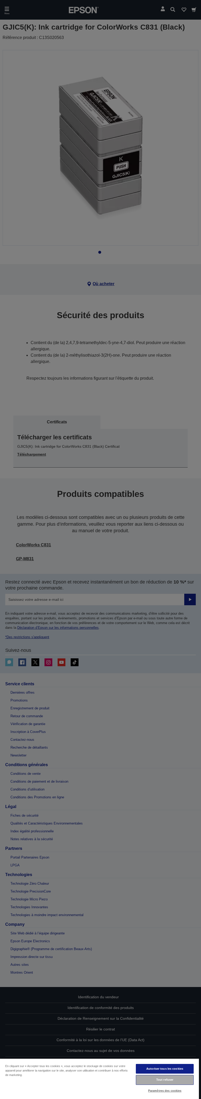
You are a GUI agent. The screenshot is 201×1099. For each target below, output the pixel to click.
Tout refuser (164, 1079)
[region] (99, 1078)
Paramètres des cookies (165, 1090)
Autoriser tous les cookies (164, 1068)
